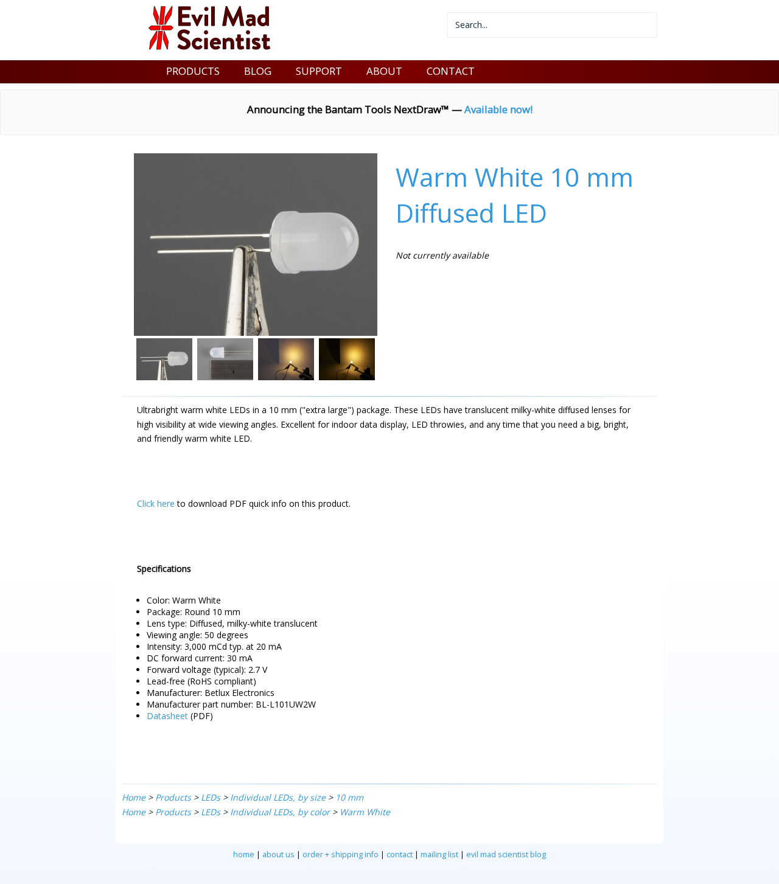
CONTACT (451, 71)
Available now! (498, 109)
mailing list (439, 854)
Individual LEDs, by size (278, 797)
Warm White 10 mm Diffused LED (515, 194)
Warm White (365, 812)
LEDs (210, 797)
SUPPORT (319, 71)
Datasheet (167, 716)
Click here (156, 503)
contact (399, 854)
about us (278, 854)
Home (133, 797)
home (243, 854)
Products (173, 797)
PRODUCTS (193, 71)
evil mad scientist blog (506, 854)
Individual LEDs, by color (280, 812)
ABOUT (384, 71)
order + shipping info (340, 854)
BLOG (257, 71)
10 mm (349, 797)
